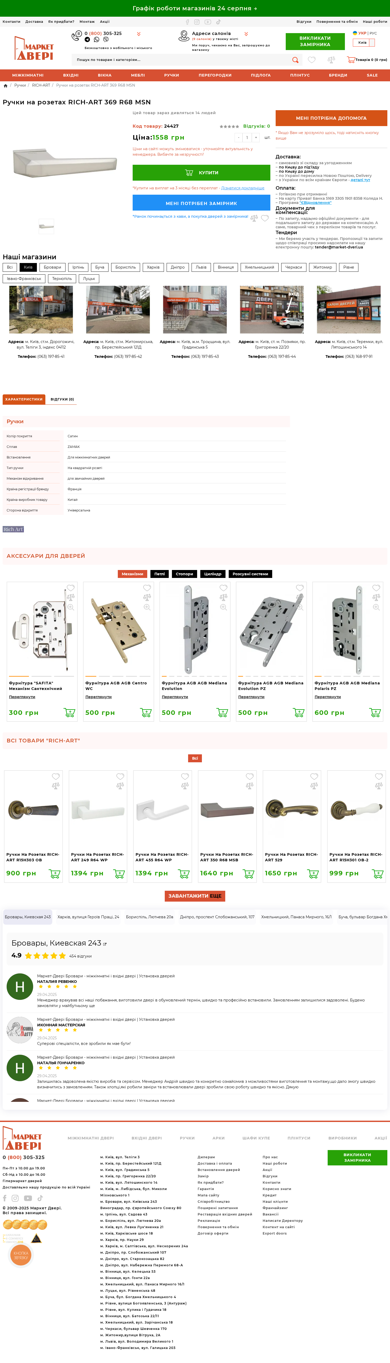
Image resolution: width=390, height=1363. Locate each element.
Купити (208, 172)
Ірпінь (78, 267)
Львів (201, 267)
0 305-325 (103, 33)
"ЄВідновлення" (316, 202)
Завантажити (195, 896)
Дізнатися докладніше (243, 188)
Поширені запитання (218, 1208)
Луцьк (89, 278)
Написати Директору (283, 1221)
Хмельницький (259, 267)
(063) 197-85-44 (282, 356)
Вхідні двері (147, 1138)
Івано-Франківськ (24, 278)
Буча (99, 267)
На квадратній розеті (85, 468)
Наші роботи (375, 22)
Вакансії (271, 1214)
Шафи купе (256, 1138)
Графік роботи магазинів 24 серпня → (195, 8)
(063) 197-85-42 (128, 356)
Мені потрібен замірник (201, 203)
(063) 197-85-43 (205, 356)
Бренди (338, 75)
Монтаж (87, 22)
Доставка (34, 22)
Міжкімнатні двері (91, 1138)
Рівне (348, 267)
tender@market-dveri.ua (339, 247)
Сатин (73, 436)
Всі (10, 267)
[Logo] (34, 47)
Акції (105, 22)
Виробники (342, 1138)
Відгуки (304, 22)
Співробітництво (214, 1202)
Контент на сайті (279, 1227)
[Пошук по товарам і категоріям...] (295, 60)
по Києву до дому (296, 171)
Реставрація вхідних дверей (225, 1214)
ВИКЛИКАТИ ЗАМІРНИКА (315, 41)
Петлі (159, 574)
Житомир (322, 267)
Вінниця (226, 267)
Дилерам (206, 1157)
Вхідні (71, 75)
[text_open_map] (104, 944)
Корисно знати (277, 1189)
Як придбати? (61, 22)
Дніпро (178, 267)
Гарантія (206, 1189)
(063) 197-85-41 (50, 356)
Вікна (105, 75)
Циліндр (213, 574)
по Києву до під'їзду (299, 167)
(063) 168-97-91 (358, 356)
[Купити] (69, 713)
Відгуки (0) (62, 399)
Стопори (184, 574)
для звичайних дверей (86, 478)
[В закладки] (264, 218)
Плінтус (300, 75)
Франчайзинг (275, 1208)
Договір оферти (213, 1233)
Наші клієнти (275, 1202)
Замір (203, 1176)
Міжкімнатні (28, 75)
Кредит (270, 1195)
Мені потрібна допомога (331, 118)
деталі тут (360, 179)
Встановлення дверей (219, 1170)
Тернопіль (62, 278)
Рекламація (209, 1221)
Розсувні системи (250, 574)
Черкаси (293, 267)
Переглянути (22, 696)
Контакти (11, 22)
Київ (28, 267)
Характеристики (24, 399)
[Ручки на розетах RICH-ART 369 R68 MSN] (65, 163)
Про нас (270, 1157)
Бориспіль (125, 267)
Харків (153, 267)
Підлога (261, 75)
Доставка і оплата (215, 1163)
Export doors (275, 1233)
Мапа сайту (208, 1195)
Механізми (132, 574)
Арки (219, 1138)
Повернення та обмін (337, 22)
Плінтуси (299, 1138)
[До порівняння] (254, 218)
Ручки (171, 75)
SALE (372, 75)
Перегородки (215, 75)
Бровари (52, 267)
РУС (373, 33)
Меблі (138, 75)
